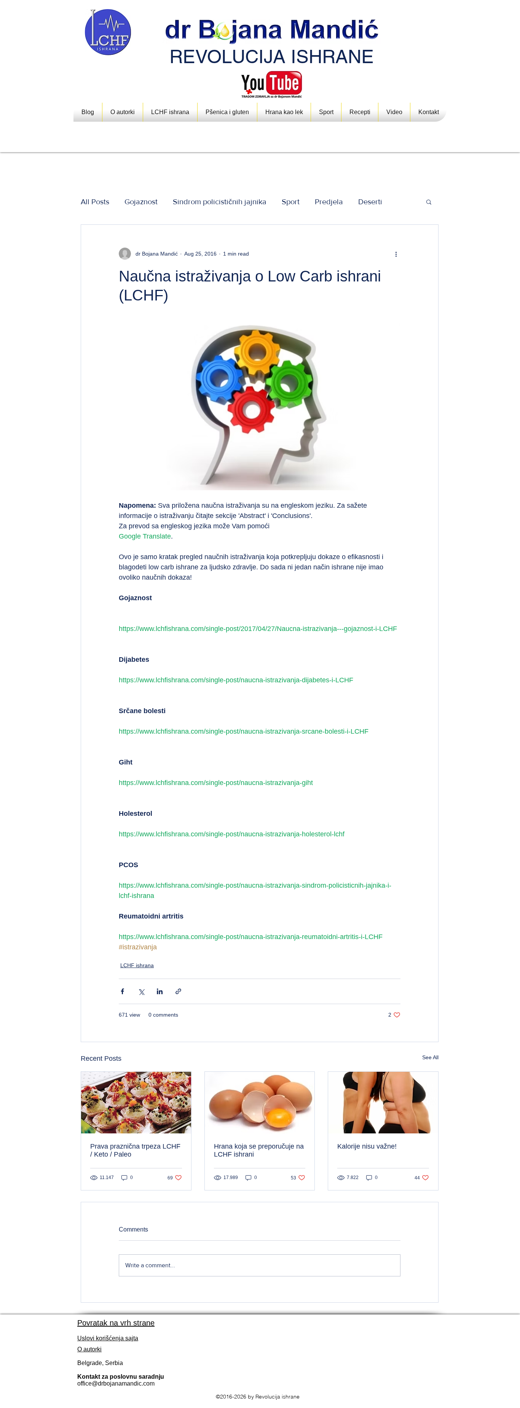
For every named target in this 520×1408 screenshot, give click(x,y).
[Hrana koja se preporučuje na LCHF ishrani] (260, 1102)
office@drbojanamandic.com (116, 1383)
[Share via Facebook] (122, 991)
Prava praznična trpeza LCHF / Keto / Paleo (135, 1150)
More (366, 201)
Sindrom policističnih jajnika (219, 201)
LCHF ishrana (137, 965)
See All (430, 1057)
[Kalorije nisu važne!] (383, 1102)
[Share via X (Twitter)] (141, 991)
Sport (291, 201)
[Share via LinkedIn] (159, 991)
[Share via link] (178, 991)
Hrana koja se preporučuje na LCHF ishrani (259, 1150)
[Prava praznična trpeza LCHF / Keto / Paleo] (136, 1102)
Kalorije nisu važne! (367, 1146)
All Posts (95, 201)
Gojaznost (141, 201)
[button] (284, 112)
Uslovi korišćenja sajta (107, 1338)
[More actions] (395, 253)
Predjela (329, 201)
